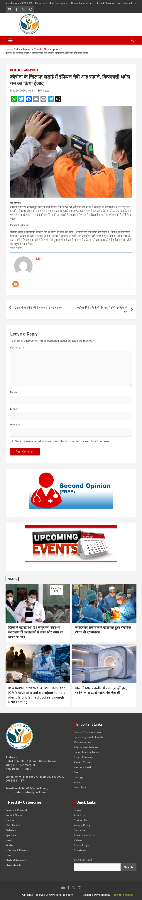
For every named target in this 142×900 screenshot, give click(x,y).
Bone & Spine (14, 815)
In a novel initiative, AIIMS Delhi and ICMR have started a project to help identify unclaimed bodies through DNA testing (36, 695)
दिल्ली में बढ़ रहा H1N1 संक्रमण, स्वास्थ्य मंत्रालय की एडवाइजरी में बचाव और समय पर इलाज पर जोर (35, 632)
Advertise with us (127, 3)
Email (14, 408)
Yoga (77, 782)
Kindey (9, 845)
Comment (17, 347)
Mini (30, 90)
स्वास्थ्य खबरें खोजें (83, 860)
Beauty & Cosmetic (17, 810)
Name (14, 392)
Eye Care (11, 835)
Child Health (13, 825)
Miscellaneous (82, 742)
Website (15, 425)
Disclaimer (80, 830)
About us (40, 3)
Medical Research (16, 860)
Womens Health (83, 767)
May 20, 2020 (18, 90)
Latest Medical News (86, 752)
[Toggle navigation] (10, 40)
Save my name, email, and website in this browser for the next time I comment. (63, 441)
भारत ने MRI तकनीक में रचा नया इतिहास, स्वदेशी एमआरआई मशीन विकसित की (101, 690)
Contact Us (80, 820)
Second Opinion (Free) (87, 732)
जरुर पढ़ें (13, 579)
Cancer (10, 820)
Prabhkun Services (122, 894)
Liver (8, 855)
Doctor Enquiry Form (82, 3)
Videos (78, 840)
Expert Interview (105, 3)
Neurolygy (80, 787)
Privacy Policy (82, 825)
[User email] (15, 284)
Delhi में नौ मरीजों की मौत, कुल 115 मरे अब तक (38, 307)
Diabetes (11, 830)
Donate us (80, 850)
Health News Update (24, 70)
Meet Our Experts (58, 3)
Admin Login (81, 845)
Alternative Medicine (86, 747)
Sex (76, 772)
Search (128, 867)
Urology (78, 777)
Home (77, 810)
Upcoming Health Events (88, 737)
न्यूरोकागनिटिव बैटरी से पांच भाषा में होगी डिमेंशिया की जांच (102, 309)
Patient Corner (82, 762)
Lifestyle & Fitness (17, 850)
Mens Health (13, 865)
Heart (9, 840)
